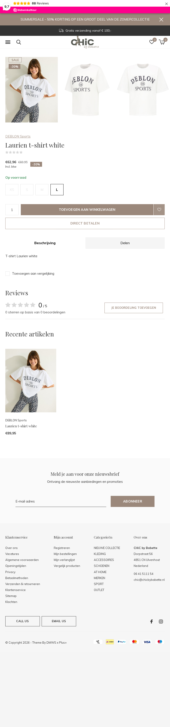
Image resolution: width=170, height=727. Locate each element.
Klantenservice (15, 590)
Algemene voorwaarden (22, 560)
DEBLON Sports (18, 136)
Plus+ (63, 642)
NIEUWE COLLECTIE (107, 548)
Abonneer (132, 501)
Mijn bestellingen (65, 554)
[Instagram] (161, 621)
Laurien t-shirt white (21, 426)
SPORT (99, 584)
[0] (162, 42)
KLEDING (100, 554)
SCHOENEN (101, 566)
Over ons (11, 548)
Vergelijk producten (67, 566)
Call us (22, 621)
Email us (59, 621)
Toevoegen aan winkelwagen (87, 209)
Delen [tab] (125, 243)
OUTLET (99, 590)
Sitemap (11, 596)
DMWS (51, 642)
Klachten (11, 602)
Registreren (62, 548)
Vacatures (12, 554)
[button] (8, 42)
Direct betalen (85, 223)
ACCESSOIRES (104, 560)
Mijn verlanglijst (64, 560)
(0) (25, 152)
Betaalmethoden (16, 578)
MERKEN (99, 578)
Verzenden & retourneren (22, 584)
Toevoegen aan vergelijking (33, 273)
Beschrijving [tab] (45, 243)
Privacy (10, 572)
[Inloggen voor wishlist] (159, 209)
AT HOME (100, 572)
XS (12, 190)
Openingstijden (15, 566)
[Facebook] (151, 621)
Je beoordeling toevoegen (133, 307)
